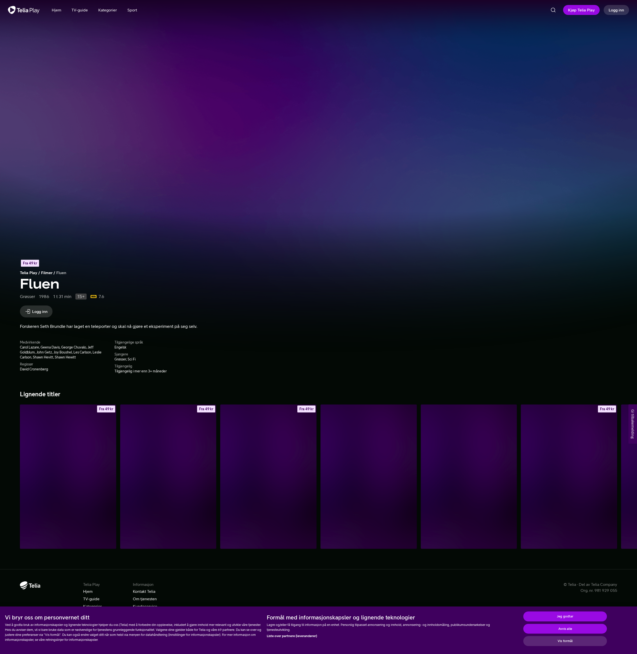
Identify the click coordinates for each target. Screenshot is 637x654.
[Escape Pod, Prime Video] (368, 476)
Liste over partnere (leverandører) (292, 636)
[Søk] (553, 10)
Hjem (88, 591)
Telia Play (28, 272)
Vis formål (565, 641)
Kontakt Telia (144, 591)
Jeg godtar (565, 616)
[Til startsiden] (24, 10)
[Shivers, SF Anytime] (68, 476)
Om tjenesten (145, 599)
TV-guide (91, 599)
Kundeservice (145, 606)
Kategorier (92, 606)
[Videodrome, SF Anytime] (268, 476)
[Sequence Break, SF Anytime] (569, 476)
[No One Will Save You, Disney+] (469, 476)
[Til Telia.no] (30, 585)
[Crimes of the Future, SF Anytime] (168, 476)
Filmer (47, 272)
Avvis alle (565, 629)
